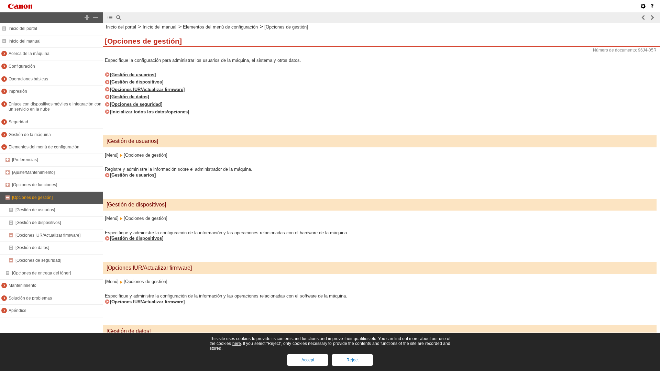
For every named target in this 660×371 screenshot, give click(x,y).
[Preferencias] (25, 159)
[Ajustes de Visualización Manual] (643, 6)
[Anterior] (643, 17)
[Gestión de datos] (32, 247)
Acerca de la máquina (29, 53)
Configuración (22, 66)
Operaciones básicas (28, 79)
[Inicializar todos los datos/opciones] (149, 111)
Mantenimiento (22, 285)
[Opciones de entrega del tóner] (41, 273)
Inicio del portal (23, 28)
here (236, 343)
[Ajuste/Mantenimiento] (33, 172)
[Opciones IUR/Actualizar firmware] (47, 235)
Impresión (18, 91)
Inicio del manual (25, 41)
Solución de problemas (30, 298)
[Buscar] (118, 17)
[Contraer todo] (95, 17)
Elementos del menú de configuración (44, 147)
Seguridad (18, 122)
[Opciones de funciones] (34, 184)
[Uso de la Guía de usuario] (652, 6)
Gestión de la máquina (30, 134)
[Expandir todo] (87, 17)
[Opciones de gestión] (32, 197)
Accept (307, 360)
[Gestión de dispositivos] (38, 222)
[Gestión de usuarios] (35, 209)
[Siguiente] (652, 17)
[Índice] (110, 17)
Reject (352, 360)
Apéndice (17, 310)
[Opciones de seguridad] (38, 260)
